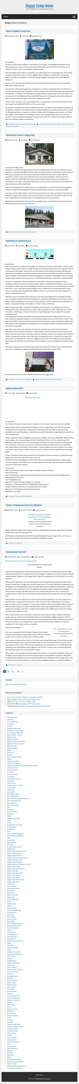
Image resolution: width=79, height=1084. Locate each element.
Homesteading (11, 908)
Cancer (9, 759)
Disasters (10, 809)
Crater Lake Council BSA (15, 785)
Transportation (12, 1040)
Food (8, 838)
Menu (6, 17)
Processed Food (12, 980)
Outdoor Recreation (13, 963)
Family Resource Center (14, 825)
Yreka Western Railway (14, 1068)
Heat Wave (10, 893)
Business (10, 754)
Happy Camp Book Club (14, 853)
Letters (9, 930)
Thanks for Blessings (13, 1024)
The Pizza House (12, 1029)
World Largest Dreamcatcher (16, 1066)
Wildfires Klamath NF (14, 1059)
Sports (9, 1018)
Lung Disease (11, 939)
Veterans (10, 1050)
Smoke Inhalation (12, 1015)
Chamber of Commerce (15, 124)
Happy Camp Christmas (14, 855)
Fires (8, 831)
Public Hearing (11, 985)
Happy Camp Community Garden (17, 858)
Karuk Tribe (11, 921)
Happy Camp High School (15, 873)
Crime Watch (11, 787)
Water (9, 1057)
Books (9, 750)
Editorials (10, 814)
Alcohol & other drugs (14, 728)
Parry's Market (12, 967)
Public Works (11, 987)
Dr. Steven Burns (12, 812)
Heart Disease (11, 886)
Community (10, 776)
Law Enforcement (12, 928)
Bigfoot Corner (12, 737)
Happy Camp (61, 124)
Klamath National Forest (15, 923)
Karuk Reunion (11, 919)
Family (9, 822)
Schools (9, 1002)
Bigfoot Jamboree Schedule (15, 744)
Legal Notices (40, 1075)
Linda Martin (11, 932)
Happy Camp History (13, 875)
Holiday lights (11, 904)
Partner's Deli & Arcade (14, 969)
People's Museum (12, 972)
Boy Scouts (10, 752)
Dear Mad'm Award (13, 794)
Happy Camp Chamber (42, 379)
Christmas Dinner (12, 774)
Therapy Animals (12, 1031)
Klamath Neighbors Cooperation (18, 31)
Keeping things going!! (14, 388)
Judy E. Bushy (11, 697)
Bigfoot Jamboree (12, 739)
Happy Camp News (39, 5)
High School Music (13, 895)
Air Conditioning (12, 722)
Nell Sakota (10, 956)
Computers (10, 781)
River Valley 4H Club (13, 996)
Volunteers (10, 1055)
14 (18, 671)
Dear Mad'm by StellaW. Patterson (18, 798)
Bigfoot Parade (12, 746)
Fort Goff (10, 844)
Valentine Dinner (12, 1048)
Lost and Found (12, 936)
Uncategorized (27, 379)
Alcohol (9, 726)
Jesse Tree (10, 915)
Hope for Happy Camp (14, 910)
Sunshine (10, 1020)
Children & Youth (12, 768)
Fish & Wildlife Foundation (15, 833)
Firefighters (11, 829)
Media (9, 943)
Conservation (11, 783)
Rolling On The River (13, 1000)
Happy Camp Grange (29, 124)
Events (9, 820)
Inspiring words (12, 912)
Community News (26, 510)
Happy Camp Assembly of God (16, 851)
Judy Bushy (25, 36)
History (9, 901)
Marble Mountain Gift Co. (15, 941)
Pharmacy (10, 974)
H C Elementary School (14, 847)
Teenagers (10, 1022)
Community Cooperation (48, 124)
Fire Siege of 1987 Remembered (30, 704)
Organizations (11, 961)
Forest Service (11, 842)
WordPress (39, 1078)
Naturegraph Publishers (14, 954)
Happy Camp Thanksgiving (15, 879)
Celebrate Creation (13, 761)
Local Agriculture (12, 934)
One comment (35, 140)
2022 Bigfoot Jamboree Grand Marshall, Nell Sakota (34, 706)
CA (40, 124)
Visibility (10, 1053)
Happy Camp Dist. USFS (14, 860)
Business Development (15, 232)
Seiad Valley (11, 1004)
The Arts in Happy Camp (14, 1026)
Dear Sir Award (12, 803)
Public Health (11, 983)
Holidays (10, 906)
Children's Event (12, 770)
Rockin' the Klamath (13, 998)
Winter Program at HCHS (15, 1061)
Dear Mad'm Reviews (14, 801)
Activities (10, 719)
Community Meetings (14, 779)
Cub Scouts (10, 790)
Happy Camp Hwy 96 (55, 379)
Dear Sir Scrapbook (13, 805)
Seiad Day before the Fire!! (16, 552)
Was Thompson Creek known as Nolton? (30, 697)
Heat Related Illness (13, 888)
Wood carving (11, 1064)
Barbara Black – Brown (14, 735)
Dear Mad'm (11, 792)
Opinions (10, 958)
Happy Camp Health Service (16, 869)
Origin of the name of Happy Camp (29, 699)
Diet (8, 807)
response (10, 993)
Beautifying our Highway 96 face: (18, 241)
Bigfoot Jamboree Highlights (16, 741)
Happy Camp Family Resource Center (19, 864)
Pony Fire (10, 978)
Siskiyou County (12, 1009)
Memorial (10, 945)
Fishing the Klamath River (15, 836)
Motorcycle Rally (12, 947)
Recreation (10, 989)
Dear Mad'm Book (12, 796)
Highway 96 (11, 897)
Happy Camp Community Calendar (16, 684)
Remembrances (12, 991)
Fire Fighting (11, 827)
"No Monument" (12, 717)
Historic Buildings (12, 899)
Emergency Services (13, 818)
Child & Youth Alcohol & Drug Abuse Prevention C (22, 765)
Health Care (11, 884)
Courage (47, 1078)
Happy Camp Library (13, 877)
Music (9, 950)
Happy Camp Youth (13, 882)
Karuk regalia (11, 917)
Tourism (9, 1035)
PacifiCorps (10, 965)
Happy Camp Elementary (15, 862)
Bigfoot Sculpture (12, 748)
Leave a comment (37, 36)
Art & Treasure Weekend (15, 733)
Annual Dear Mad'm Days (15, 730)
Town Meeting (11, 1037)
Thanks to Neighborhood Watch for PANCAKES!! (24, 505)
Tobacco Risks (11, 1033)
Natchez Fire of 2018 (14, 952)
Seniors (9, 1007)
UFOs (9, 1044)
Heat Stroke (11, 890)
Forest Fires (11, 840)
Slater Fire (10, 1011)
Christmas (10, 772)
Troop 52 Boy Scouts (13, 1042)
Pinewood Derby (12, 976)
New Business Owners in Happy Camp (20, 135)
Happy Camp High (12, 871)
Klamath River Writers (14, 925)
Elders (9, 816)
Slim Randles (11, 1013)
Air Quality (10, 724)
